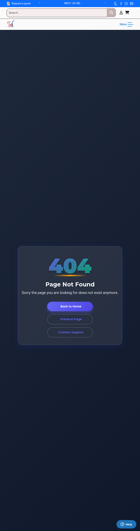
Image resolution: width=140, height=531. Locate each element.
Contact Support (71, 332)
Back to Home (71, 306)
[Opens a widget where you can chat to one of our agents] (126, 524)
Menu (123, 24)
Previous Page (71, 319)
